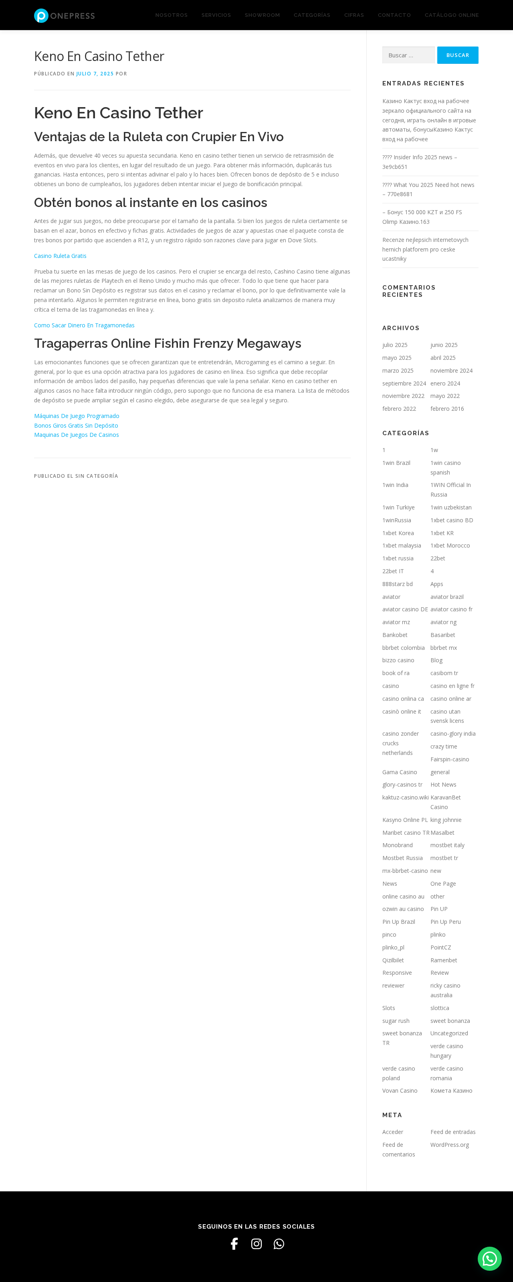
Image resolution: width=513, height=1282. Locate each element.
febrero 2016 (447, 408)
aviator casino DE (405, 609)
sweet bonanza (450, 1020)
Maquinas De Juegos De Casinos (76, 434)
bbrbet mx (443, 647)
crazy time (443, 746)
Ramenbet (443, 960)
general (440, 772)
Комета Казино (451, 1090)
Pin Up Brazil (398, 921)
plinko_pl (393, 947)
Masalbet (442, 832)
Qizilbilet (393, 960)
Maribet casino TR (406, 832)
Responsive (397, 972)
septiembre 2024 (404, 383)
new (435, 870)
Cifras (354, 15)
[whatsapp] (279, 1244)
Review (439, 972)
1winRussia (396, 520)
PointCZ (440, 947)
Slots (388, 1008)
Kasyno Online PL (405, 820)
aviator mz (396, 622)
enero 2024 (445, 383)
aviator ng (443, 622)
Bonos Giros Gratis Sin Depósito (76, 425)
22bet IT (393, 571)
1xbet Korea (398, 533)
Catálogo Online (452, 15)
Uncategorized (449, 1033)
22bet (437, 558)
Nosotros (172, 15)
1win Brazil (396, 463)
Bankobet (395, 635)
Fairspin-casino (449, 759)
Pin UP (439, 909)
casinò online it (401, 711)
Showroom (262, 15)
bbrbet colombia (403, 647)
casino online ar (450, 698)
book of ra (396, 673)
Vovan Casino (400, 1090)
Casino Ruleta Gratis (60, 256)
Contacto (394, 15)
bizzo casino (398, 660)
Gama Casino (399, 772)
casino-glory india (453, 733)
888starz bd (397, 584)
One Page (443, 883)
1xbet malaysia (401, 545)
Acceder (392, 1132)
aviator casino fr (451, 609)
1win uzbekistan (451, 507)
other (437, 896)
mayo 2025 (397, 357)
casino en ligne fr (452, 686)
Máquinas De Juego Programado (76, 416)
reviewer (393, 985)
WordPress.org (449, 1144)
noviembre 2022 (403, 396)
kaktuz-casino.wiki (405, 797)
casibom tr (444, 673)
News (389, 883)
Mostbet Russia (402, 858)
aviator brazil (447, 596)
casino (390, 686)
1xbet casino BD (451, 520)
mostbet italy (447, 845)
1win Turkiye (398, 507)
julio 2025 (395, 345)
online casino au (403, 896)
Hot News (443, 784)
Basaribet (442, 635)
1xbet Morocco (450, 545)
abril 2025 (443, 357)
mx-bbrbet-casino (405, 870)
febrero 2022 (399, 408)
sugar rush (396, 1020)
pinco (389, 934)
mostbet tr (444, 858)
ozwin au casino (403, 909)
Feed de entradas (453, 1132)
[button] (490, 1259)
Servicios (216, 15)
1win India (395, 485)
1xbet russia (398, 558)
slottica (439, 1008)
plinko (438, 934)
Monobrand (397, 845)
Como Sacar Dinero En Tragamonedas (84, 325)
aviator (391, 596)
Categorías (312, 15)
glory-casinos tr (402, 784)
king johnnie (446, 820)
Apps (436, 584)
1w (434, 450)
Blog (436, 660)
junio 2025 (444, 345)
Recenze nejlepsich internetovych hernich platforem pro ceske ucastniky (425, 249)
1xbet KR (442, 533)
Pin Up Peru (445, 921)
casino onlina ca (403, 698)
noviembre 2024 (451, 370)
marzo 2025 (398, 370)
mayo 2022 (445, 396)
